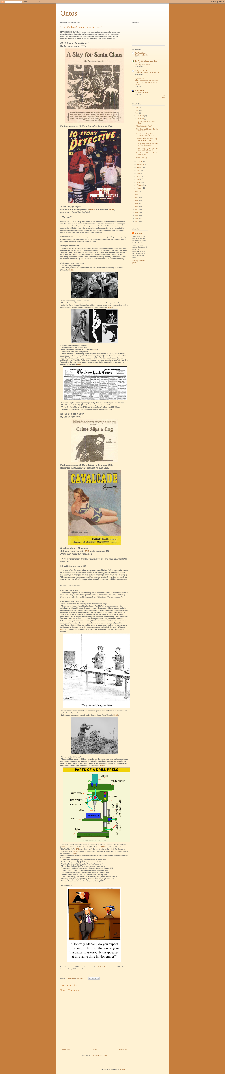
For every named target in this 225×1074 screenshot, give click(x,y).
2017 (137, 209)
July (138, 170)
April (138, 179)
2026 (137, 107)
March (139, 182)
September (141, 164)
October (140, 161)
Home (95, 1050)
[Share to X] (94, 978)
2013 (137, 221)
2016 (137, 212)
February (140, 185)
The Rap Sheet (140, 53)
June (139, 173)
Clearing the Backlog (141, 55)
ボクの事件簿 (139, 90)
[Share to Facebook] (96, 978)
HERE (92, 209)
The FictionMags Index (104, 966)
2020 (137, 201)
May (138, 176)
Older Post (123, 1050)
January (140, 188)
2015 (137, 215)
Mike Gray (138, 233)
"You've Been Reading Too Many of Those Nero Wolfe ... (147, 144)
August (139, 167)
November (140, 119)
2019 (137, 204)
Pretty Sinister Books (142, 71)
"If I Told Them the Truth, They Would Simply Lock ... (146, 139)
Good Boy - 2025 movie (142, 65)
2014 (137, 218)
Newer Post (66, 1050)
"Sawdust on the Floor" (144, 126)
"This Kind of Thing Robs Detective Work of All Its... (146, 135)
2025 (137, 110)
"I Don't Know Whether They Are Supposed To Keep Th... (147, 149)
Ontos (68, 13)
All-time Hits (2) (141, 158)
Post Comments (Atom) (99, 1055)
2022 (137, 195)
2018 (137, 207)
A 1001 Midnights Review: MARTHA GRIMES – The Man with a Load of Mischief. (146, 82)
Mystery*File (139, 79)
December (140, 116)
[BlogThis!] (92, 978)
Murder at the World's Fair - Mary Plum (147, 73)
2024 (137, 113)
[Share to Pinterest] (98, 978)
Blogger (122, 1069)
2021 (137, 198)
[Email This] (89, 978)
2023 (137, 192)
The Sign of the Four (141, 92)
